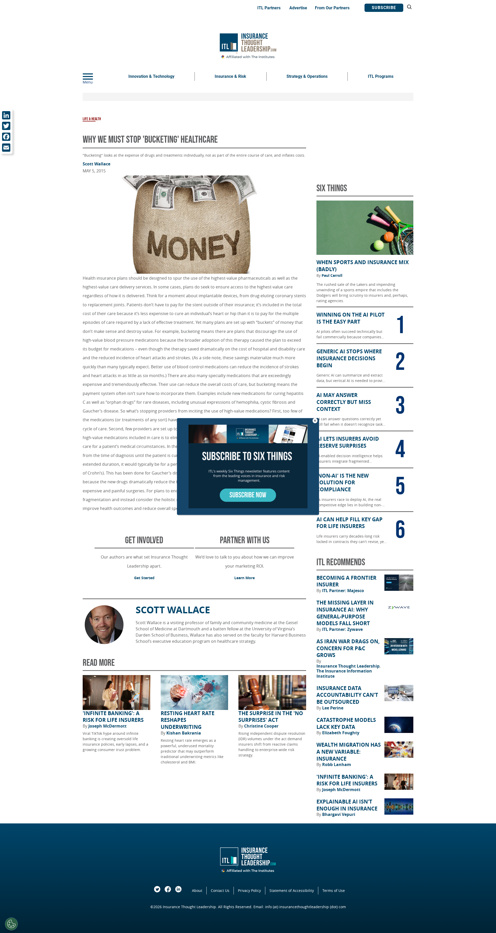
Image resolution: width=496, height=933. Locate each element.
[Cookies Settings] (11, 923)
